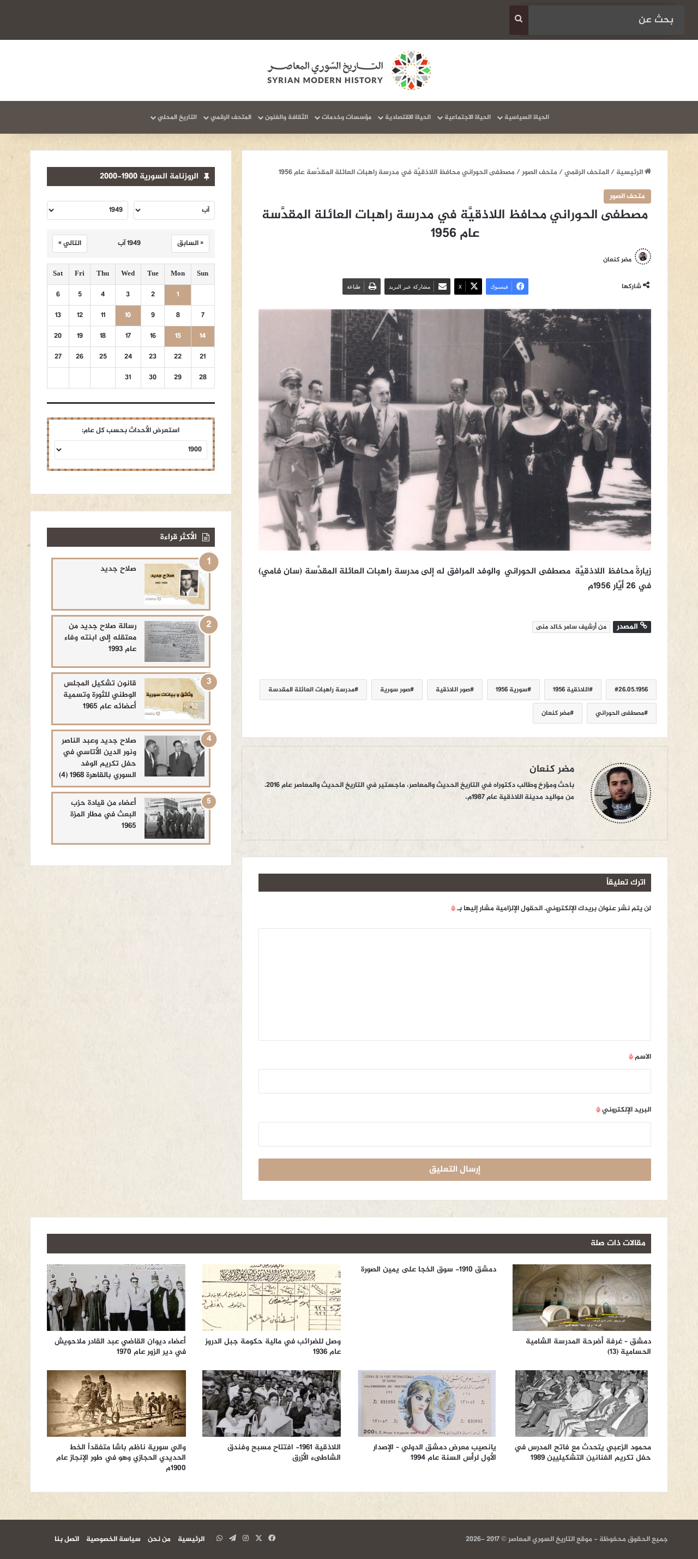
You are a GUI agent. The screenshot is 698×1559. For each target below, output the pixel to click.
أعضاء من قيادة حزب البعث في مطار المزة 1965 (103, 814)
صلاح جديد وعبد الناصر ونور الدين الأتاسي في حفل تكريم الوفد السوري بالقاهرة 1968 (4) (97, 757)
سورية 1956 (511, 689)
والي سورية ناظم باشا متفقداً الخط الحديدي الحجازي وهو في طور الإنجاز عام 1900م (121, 1457)
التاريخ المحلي (177, 117)
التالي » (69, 243)
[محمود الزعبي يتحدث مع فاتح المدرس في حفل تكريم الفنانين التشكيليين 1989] (582, 1403)
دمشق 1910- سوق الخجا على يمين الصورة (428, 1269)
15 (178, 336)
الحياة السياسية (526, 117)
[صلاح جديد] (174, 584)
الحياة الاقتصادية (408, 117)
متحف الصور (539, 172)
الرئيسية (630, 172)
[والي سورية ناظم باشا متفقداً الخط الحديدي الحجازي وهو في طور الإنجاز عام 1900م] (116, 1403)
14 (203, 336)
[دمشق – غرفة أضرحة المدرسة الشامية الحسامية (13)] (582, 1297)
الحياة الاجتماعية (467, 117)
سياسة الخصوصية (113, 1539)
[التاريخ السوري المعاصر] (349, 70)
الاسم (640, 1057)
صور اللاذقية (453, 689)
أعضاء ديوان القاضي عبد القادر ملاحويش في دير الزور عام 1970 (120, 1346)
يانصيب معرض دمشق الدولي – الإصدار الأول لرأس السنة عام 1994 (434, 1452)
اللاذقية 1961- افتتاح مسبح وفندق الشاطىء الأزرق (284, 1452)
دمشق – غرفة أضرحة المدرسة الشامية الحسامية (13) (588, 1346)
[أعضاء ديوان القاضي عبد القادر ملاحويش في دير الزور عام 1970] (116, 1297)
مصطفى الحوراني (619, 713)
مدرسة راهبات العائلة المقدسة (311, 689)
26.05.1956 (633, 689)
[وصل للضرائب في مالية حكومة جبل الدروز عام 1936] (271, 1297)
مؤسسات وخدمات (346, 117)
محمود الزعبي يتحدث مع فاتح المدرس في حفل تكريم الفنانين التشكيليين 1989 (582, 1452)
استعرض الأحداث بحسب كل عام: (130, 431)
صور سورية (395, 689)
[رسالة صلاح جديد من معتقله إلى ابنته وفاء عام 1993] (174, 641)
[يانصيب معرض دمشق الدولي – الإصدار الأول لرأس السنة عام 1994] (426, 1403)
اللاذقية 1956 (571, 689)
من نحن (159, 1539)
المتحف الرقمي (230, 117)
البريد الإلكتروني (623, 1110)
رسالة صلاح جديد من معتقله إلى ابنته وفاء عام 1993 (100, 637)
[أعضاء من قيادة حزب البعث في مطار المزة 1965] (174, 818)
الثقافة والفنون (286, 117)
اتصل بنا (67, 1539)
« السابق (190, 243)
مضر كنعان (617, 259)
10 (128, 315)
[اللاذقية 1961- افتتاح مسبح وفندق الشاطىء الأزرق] (271, 1403)
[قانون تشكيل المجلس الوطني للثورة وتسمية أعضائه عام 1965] (174, 698)
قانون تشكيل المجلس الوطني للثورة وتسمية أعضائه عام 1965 (99, 695)
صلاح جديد (118, 569)
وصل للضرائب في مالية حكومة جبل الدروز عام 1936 (273, 1346)
